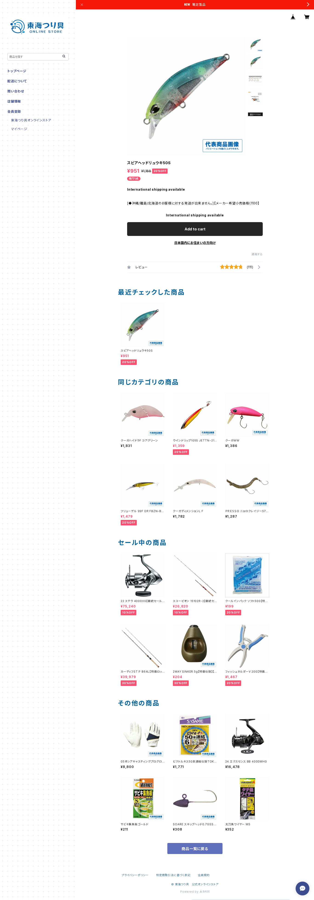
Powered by (190, 891)
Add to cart (195, 229)
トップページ (16, 71)
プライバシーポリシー (135, 875)
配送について (17, 81)
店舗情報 (14, 101)
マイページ (19, 129)
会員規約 (204, 875)
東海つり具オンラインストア (31, 120)
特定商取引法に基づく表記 (173, 875)
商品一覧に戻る (195, 848)
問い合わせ (15, 91)
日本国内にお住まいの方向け (195, 243)
